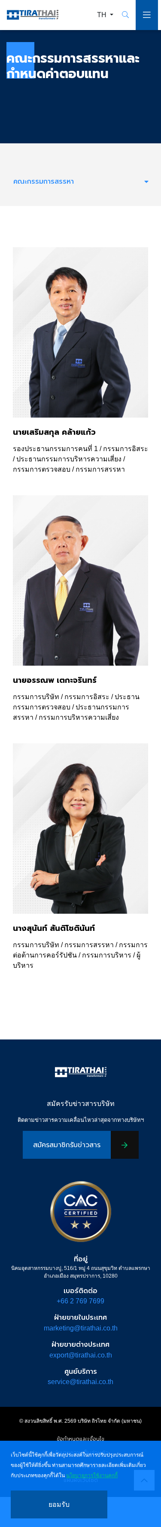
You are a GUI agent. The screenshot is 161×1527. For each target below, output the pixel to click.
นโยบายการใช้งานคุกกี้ (92, 1475)
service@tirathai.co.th (80, 1381)
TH (102, 14)
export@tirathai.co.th (80, 1355)
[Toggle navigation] (147, 15)
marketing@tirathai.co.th (81, 1328)
